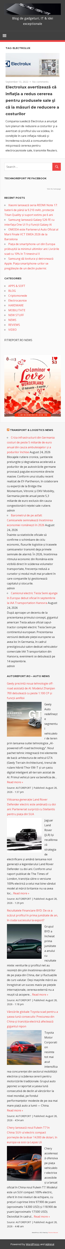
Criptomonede (17, 296)
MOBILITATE (16, 310)
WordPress (33, 1244)
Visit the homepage (54, 189)
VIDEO (12, 330)
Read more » (15, 782)
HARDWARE (16, 305)
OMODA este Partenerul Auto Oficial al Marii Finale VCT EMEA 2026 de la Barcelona (31, 234)
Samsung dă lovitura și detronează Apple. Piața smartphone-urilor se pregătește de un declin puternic (28, 263)
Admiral (49, 1244)
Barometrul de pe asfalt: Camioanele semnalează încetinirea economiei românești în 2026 (30, 520)
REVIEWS (14, 325)
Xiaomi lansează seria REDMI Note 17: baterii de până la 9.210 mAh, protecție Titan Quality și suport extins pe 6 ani (30, 210)
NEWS (12, 320)
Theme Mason (53, 1232)
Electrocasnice (17, 300)
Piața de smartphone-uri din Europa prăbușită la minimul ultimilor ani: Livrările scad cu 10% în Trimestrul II (31, 249)
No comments (40, 81)
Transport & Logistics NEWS (31, 430)
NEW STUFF (16, 315)
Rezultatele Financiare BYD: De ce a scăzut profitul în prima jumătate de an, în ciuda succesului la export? (32, 915)
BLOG (12, 291)
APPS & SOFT (16, 286)
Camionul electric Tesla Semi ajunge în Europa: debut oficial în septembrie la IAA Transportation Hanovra (32, 598)
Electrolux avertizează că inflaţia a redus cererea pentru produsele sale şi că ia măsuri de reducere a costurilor (32, 100)
